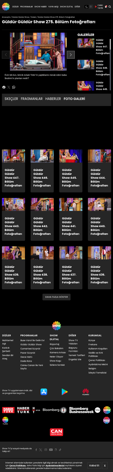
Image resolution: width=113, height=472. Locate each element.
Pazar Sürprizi (27, 352)
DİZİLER (15, 6)
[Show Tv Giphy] (56, 450)
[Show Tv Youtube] (51, 450)
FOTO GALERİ (74, 98)
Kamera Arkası (58, 352)
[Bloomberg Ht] (55, 410)
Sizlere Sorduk (57, 365)
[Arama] (109, 6)
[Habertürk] (8, 410)
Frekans (92, 344)
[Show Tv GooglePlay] (65, 392)
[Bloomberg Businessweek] (84, 410)
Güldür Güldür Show (31, 344)
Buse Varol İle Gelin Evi (32, 340)
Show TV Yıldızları (73, 342)
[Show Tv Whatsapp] (14, 87)
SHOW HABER (40, 6)
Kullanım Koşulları (97, 348)
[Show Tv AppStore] (44, 392)
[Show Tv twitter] (8, 87)
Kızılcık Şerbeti (6, 349)
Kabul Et (94, 465)
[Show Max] (107, 420)
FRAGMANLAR (32, 98)
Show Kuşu (55, 360)
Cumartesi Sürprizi (30, 348)
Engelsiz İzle (75, 359)
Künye (91, 340)
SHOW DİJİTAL (66, 6)
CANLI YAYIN (100, 6)
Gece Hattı (26, 357)
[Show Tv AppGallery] (85, 392)
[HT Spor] (36, 410)
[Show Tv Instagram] (46, 450)
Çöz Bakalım (56, 348)
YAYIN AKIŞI (53, 6)
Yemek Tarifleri (77, 355)
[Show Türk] (5, 420)
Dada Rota (26, 361)
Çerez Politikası (17, 465)
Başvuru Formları (73, 349)
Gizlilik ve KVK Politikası (95, 354)
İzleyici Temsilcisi (97, 372)
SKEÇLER (11, 98)
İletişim (92, 368)
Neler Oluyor (56, 356)
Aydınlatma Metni (55, 465)
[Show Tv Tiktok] (60, 450)
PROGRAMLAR (26, 6)
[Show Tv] (6, 7)
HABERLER (53, 98)
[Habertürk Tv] (23, 410)
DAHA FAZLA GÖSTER (56, 297)
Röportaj (54, 344)
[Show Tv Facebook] (36, 450)
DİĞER (77, 6)
